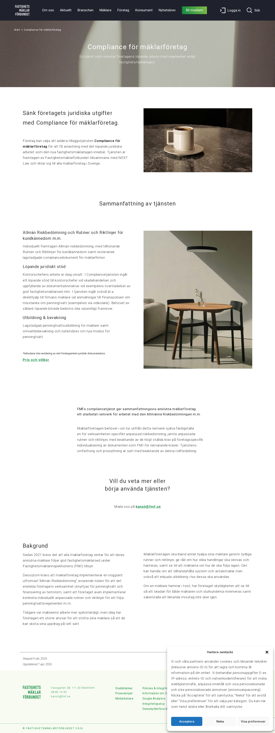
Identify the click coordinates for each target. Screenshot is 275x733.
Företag (123, 10)
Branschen (85, 10)
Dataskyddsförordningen (160, 708)
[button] (267, 652)
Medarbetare (124, 698)
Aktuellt (65, 10)
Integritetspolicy (154, 703)
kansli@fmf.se (148, 507)
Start (17, 29)
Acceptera (186, 721)
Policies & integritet (156, 688)
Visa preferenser (253, 721)
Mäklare (105, 10)
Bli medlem (194, 10)
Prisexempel (124, 693)
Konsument (144, 10)
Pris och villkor (36, 360)
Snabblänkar (124, 688)
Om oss (48, 10)
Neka (220, 721)
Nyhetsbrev (167, 10)
